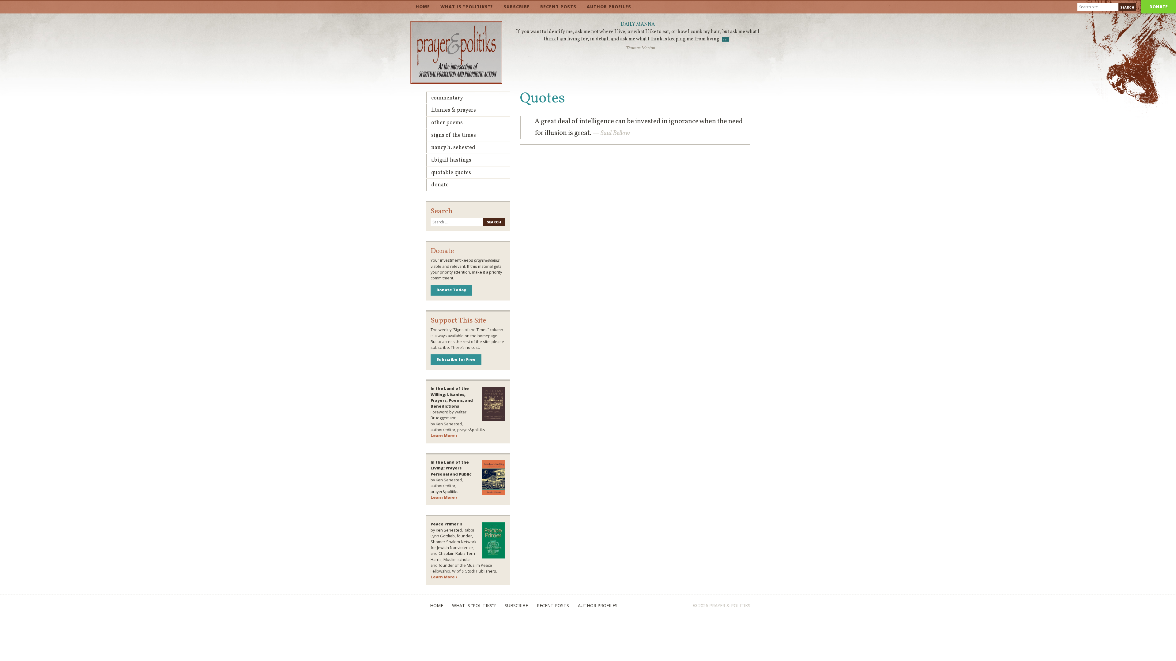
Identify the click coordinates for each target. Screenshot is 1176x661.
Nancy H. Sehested (453, 147)
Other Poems (447, 123)
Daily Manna (638, 24)
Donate (1158, 6)
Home (423, 6)
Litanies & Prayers (453, 110)
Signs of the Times (453, 135)
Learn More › (444, 435)
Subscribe (516, 6)
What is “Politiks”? (466, 6)
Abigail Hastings (451, 160)
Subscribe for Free (456, 359)
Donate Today (451, 290)
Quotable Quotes (451, 173)
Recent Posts (558, 6)
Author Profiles (609, 6)
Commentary (447, 98)
